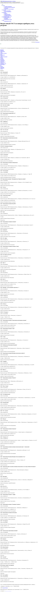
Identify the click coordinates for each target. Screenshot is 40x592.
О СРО (3, 5)
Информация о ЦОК (7, 21)
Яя (0, 65)
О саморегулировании (8, 6)
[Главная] (2, 4)
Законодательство (7, 14)
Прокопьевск (2, 60)
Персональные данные (8, 19)
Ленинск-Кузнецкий (3, 56)
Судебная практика (7, 15)
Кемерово (2, 49)
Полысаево (2, 67)
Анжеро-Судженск (3, 53)
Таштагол (2, 62)
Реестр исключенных (7, 11)
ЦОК (3, 20)
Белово (1, 57)
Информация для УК (5, 16)
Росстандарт (37, 42)
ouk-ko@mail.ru (5, 587)
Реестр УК (4, 9)
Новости (5, 13)
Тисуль (1, 68)
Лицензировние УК (7, 17)
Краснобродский (3, 63)
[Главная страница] (8, 1)
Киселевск (2, 59)
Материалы (4, 12)
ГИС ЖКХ (6, 18)
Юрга (1, 54)
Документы (6, 8)
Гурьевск (1, 58)
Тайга (1, 52)
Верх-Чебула (2, 64)
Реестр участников (7, 10)
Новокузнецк (2, 51)
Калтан (1, 66)
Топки (1, 55)
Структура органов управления (9, 7)
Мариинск (2, 50)
